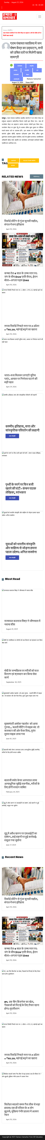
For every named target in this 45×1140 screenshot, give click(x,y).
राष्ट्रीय (32, 66)
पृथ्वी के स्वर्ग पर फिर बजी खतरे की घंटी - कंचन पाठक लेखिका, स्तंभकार (21, 488)
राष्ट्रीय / (10, 30)
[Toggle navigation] (39, 16)
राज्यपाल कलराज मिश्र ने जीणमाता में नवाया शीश (22, 623)
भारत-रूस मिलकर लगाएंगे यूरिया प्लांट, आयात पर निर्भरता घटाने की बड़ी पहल (20, 379)
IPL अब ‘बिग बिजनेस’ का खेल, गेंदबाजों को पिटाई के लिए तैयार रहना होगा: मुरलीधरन (21, 1005)
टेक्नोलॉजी (16, 74)
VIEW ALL (36, 176)
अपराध (15, 70)
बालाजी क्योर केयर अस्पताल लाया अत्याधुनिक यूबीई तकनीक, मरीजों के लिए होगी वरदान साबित (22, 784)
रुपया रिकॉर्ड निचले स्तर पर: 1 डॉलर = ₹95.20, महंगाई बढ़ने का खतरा (21, 328)
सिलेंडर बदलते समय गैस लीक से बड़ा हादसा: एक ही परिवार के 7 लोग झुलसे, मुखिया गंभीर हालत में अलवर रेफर (22, 1110)
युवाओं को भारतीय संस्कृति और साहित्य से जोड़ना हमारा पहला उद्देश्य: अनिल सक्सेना (21, 548)
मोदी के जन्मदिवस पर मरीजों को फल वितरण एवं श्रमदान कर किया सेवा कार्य (21, 674)
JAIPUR (13, 160)
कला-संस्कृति (12, 436)
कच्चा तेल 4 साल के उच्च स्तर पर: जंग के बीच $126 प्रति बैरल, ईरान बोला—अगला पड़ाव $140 (21, 277)
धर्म (37, 70)
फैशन (27, 74)
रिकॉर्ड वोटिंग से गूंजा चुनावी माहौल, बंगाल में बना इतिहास (21, 223)
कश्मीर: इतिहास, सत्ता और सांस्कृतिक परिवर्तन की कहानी (22, 428)
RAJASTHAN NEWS (29, 160)
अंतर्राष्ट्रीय (16, 79)
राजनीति (27, 70)
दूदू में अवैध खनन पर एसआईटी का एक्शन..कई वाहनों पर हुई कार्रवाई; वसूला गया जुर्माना (20, 837)
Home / (5, 30)
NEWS (13, 165)
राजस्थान (20, 66)
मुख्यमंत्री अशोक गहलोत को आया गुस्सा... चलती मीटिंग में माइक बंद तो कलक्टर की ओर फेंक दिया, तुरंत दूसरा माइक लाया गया (21, 729)
